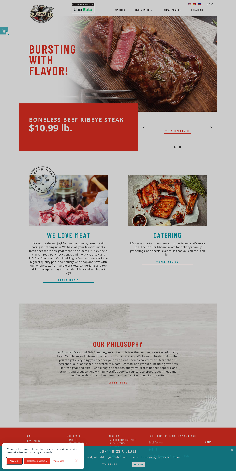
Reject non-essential (37, 460)
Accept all (14, 460)
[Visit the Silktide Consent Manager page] (76, 461)
